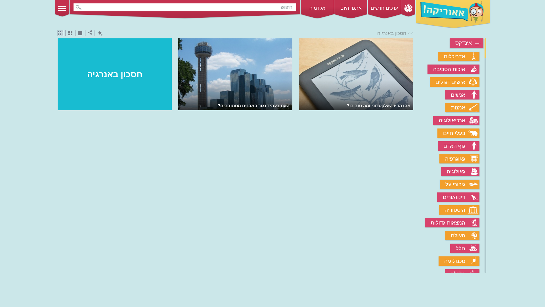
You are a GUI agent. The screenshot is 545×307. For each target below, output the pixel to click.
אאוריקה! (453, 14)
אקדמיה (317, 8)
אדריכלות (454, 56)
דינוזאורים (454, 197)
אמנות (458, 108)
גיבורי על (455, 184)
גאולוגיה (456, 172)
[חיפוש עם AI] (99, 33)
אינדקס (463, 43)
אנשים (458, 95)
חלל (460, 248)
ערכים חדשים (384, 8)
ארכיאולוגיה (452, 120)
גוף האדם (454, 146)
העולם (458, 235)
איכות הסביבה (449, 69)
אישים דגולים (450, 82)
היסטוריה (455, 210)
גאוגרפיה (455, 159)
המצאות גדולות (448, 223)
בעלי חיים (454, 133)
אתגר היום (351, 8)
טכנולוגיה (454, 261)
